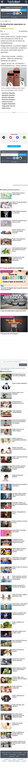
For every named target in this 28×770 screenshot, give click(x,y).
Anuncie (24, 761)
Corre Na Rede (21, 754)
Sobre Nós (20, 759)
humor (8, 368)
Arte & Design (12, 754)
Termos (21, 16)
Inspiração (11, 756)
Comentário (23, 364)
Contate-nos (7, 759)
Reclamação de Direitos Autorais (20, 185)
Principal (2, 21)
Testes (5, 268)
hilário (8, 369)
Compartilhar (23, 31)
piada (5, 368)
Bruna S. (7, 34)
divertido (13, 368)
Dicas (25, 752)
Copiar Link (15, 141)
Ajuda (14, 759)
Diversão (9, 21)
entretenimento (18, 368)
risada (5, 369)
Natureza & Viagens (17, 752)
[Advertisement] (14, 122)
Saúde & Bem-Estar (6, 752)
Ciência (17, 756)
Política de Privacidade (14, 761)
